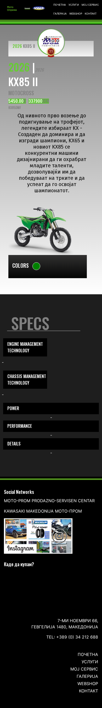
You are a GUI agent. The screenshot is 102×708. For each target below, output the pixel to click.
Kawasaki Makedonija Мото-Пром (43, 511)
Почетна (59, 4)
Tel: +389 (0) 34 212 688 (72, 637)
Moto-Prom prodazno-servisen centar (49, 500)
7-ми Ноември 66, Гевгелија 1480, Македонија (64, 623)
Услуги (74, 4)
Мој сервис (90, 4)
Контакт (91, 13)
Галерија (60, 13)
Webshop (75, 13)
